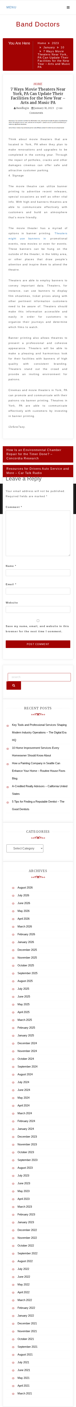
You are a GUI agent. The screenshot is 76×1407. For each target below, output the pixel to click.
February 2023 (26, 1214)
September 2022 (27, 1253)
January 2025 (26, 1035)
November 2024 (27, 1051)
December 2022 (27, 1230)
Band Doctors (38, 24)
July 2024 (23, 1082)
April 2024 (24, 1105)
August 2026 (25, 887)
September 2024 (27, 1066)
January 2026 (26, 942)
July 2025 (23, 988)
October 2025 (26, 965)
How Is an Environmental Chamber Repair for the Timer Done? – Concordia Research (33, 454)
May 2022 (24, 1284)
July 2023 (23, 1175)
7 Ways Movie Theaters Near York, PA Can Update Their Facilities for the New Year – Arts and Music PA (38, 96)
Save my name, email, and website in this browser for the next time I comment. (37, 629)
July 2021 (23, 1362)
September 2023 (27, 1159)
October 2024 (26, 1058)
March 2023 (25, 1206)
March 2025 (25, 1019)
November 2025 (27, 957)
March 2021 (25, 1393)
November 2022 (27, 1237)
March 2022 (25, 1300)
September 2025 (27, 973)
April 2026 (24, 918)
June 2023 (24, 1183)
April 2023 (24, 1198)
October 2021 (26, 1338)
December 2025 (27, 949)
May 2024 (24, 1097)
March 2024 (25, 1113)
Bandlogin (22, 108)
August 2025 (25, 980)
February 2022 (26, 1307)
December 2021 (27, 1323)
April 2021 (24, 1385)
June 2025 (24, 996)
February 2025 (26, 1027)
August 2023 (25, 1167)
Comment (14, 507)
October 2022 (26, 1245)
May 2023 (24, 1191)
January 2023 (26, 1222)
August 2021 (25, 1354)
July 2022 (23, 1268)
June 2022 (24, 1276)
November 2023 (27, 1144)
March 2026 (25, 926)
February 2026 (26, 934)
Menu (11, 7)
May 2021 (24, 1377)
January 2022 (26, 1315)
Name (11, 565)
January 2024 (26, 1128)
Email (11, 584)
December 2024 (27, 1043)
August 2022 (25, 1261)
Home (38, 84)
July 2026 (23, 895)
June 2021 (24, 1370)
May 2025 (24, 1004)
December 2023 (27, 1136)
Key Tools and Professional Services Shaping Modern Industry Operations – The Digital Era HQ (39, 732)
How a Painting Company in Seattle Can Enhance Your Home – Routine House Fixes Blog (38, 771)
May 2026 (24, 910)
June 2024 (24, 1089)
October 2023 (26, 1152)
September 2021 (27, 1346)
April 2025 (24, 1012)
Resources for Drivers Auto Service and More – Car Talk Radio (37, 471)
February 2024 (26, 1121)
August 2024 (25, 1074)
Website (12, 602)
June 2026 (24, 903)
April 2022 (24, 1292)
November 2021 (27, 1331)
